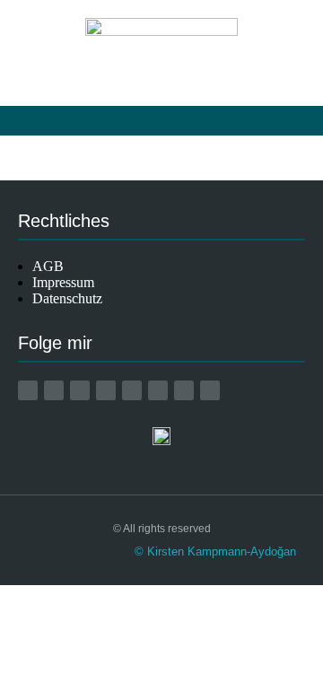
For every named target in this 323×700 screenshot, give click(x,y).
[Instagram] (80, 390)
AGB (48, 266)
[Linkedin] (158, 390)
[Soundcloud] (210, 390)
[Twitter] (184, 390)
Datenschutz (67, 298)
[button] (161, 121)
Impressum (63, 282)
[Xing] (132, 390)
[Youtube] (106, 390)
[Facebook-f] (54, 390)
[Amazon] (28, 390)
